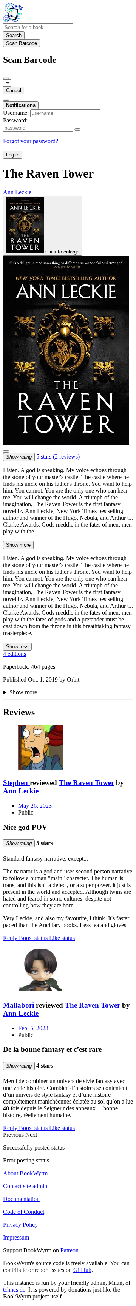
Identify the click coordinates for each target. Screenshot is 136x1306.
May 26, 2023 (35, 805)
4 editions (14, 654)
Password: (15, 120)
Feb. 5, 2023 (33, 1028)
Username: (16, 113)
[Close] (6, 78)
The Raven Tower (86, 783)
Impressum (16, 1237)
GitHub (82, 1270)
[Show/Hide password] (77, 129)
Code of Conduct (23, 1212)
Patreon (69, 1250)
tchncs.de (14, 1289)
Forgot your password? (30, 141)
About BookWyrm (25, 1173)
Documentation (21, 1199)
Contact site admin (25, 1186)
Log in (12, 155)
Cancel (13, 90)
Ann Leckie (21, 791)
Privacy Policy (20, 1224)
